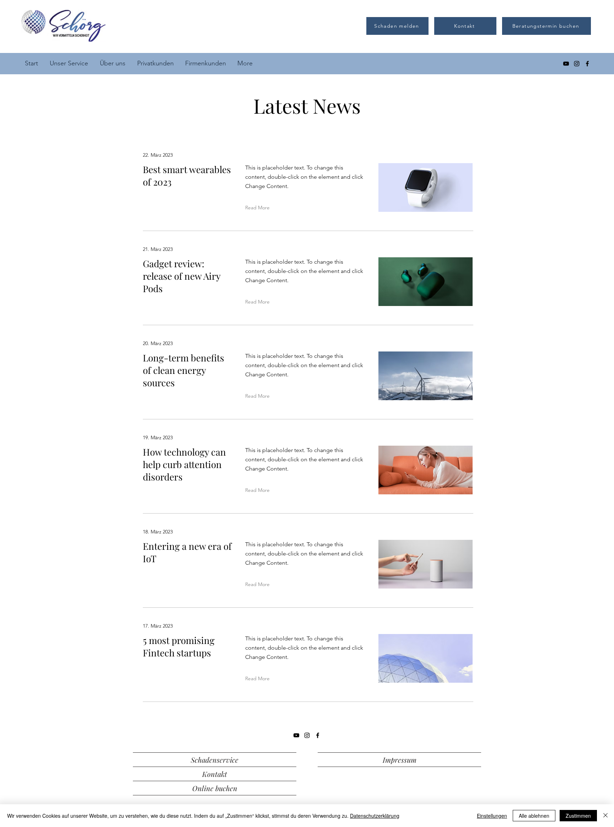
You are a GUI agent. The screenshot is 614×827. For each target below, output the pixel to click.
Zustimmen (578, 815)
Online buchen (214, 788)
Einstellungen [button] (492, 815)
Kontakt (214, 774)
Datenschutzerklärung (374, 815)
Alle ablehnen (534, 815)
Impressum (399, 759)
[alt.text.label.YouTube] (566, 63)
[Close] (605, 815)
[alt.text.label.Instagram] (576, 63)
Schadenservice (214, 759)
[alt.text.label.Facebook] (587, 63)
